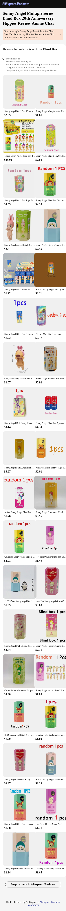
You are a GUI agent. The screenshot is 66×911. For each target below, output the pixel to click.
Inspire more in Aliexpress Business (33, 884)
